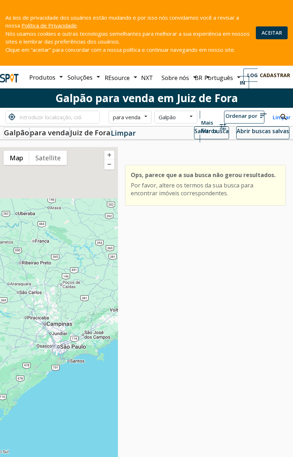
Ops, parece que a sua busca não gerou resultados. (203, 175)
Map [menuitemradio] (16, 158)
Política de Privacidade (49, 25)
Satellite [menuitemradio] (48, 158)
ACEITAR (272, 32)
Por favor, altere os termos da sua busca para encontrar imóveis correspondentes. (192, 189)
